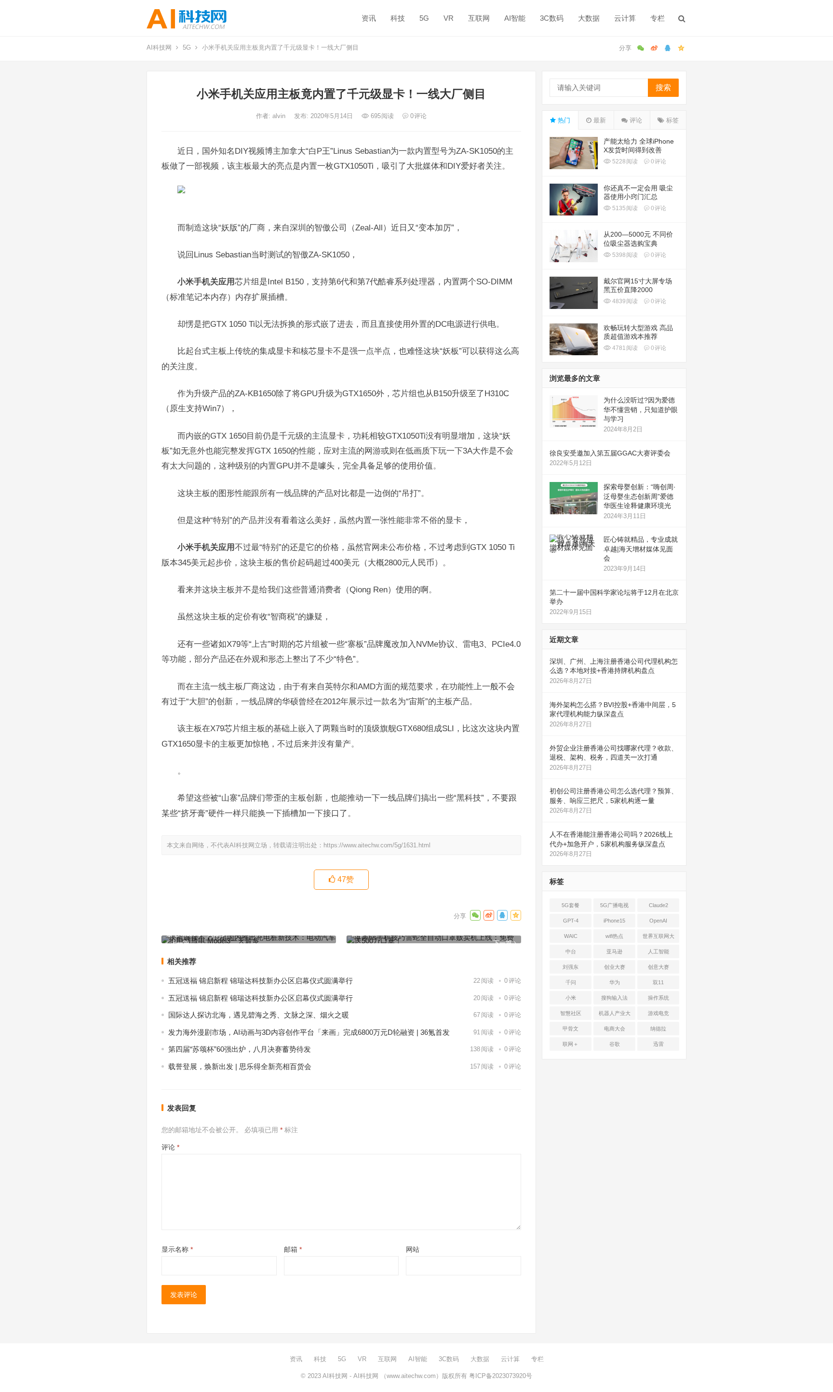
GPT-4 (570, 921)
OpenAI (658, 921)
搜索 (663, 87)
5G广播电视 (614, 905)
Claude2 (658, 905)
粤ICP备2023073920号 (499, 1375)
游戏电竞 (658, 1013)
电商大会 (614, 1028)
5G (424, 18)
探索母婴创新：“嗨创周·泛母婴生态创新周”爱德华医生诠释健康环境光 (640, 496)
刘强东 (570, 967)
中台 (570, 951)
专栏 (657, 18)
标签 (671, 120)
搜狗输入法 (614, 998)
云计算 (625, 18)
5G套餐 (570, 905)
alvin (279, 116)
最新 (598, 120)
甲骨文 (570, 1028)
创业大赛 (614, 967)
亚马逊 (614, 951)
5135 (624, 208)
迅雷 (658, 1044)
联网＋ (570, 1044)
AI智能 (514, 18)
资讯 (369, 18)
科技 (397, 18)
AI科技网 (159, 47)
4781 (624, 348)
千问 (570, 982)
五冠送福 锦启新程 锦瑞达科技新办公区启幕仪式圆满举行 (260, 981)
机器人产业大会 (615, 1015)
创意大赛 (658, 967)
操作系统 (658, 998)
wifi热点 (614, 936)
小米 (570, 998)
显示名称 (177, 1249)
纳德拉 (658, 1028)
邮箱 (293, 1249)
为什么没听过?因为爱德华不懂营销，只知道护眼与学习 (641, 409)
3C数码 (552, 18)
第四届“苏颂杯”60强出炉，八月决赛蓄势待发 (239, 1049)
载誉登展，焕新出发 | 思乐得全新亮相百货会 (239, 1066)
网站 (412, 1249)
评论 (170, 1147)
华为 (614, 982)
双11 (658, 982)
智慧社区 (570, 1013)
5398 (624, 255)
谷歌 (614, 1044)
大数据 (589, 18)
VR (448, 18)
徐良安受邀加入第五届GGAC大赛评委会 (610, 453)
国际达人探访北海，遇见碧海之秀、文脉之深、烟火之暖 (258, 1015)
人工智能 (658, 951)
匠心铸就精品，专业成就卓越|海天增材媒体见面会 (641, 548)
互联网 (479, 18)
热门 (563, 120)
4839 (624, 301)
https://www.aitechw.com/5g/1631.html (376, 845)
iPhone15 (614, 921)
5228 (624, 161)
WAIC (571, 936)
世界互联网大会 (658, 938)
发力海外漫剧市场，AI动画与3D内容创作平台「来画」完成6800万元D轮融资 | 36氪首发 (309, 1032)
